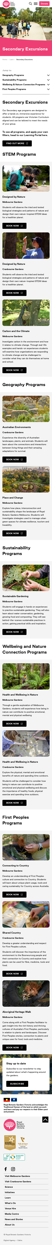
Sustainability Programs (14, 80)
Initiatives (10, 1192)
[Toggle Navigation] (35, 3)
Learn (12, 59)
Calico (19, 1240)
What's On (10, 1203)
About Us (10, 1225)
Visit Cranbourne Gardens (18, 1181)
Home (4, 59)
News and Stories (14, 1219)
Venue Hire (10, 1208)
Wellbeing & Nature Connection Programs (23, 84)
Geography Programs (13, 75)
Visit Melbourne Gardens (17, 1176)
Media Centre (12, 1214)
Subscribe (17, 1084)
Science (9, 1187)
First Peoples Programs (14, 89)
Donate (44, 4)
